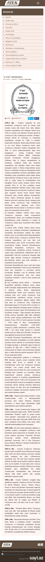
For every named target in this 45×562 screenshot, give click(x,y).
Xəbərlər (14, 79)
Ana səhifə (6, 79)
